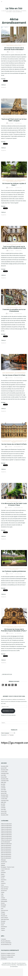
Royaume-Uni (4, 915)
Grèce (2, 885)
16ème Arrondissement (6, 834)
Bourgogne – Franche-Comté (7, 867)
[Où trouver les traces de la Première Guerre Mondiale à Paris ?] (14, 616)
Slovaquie (3, 921)
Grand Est (3, 883)
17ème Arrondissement (6, 836)
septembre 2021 (5, 800)
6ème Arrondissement (12, 181)
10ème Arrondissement (8, 372)
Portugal (3, 914)
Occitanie (3, 906)
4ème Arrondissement (19, 180)
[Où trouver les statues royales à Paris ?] (14, 169)
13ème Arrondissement (6, 829)
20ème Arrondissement (6, 843)
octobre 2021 (4, 798)
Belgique (3, 865)
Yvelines (3, 930)
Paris (20, 45)
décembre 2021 (4, 795)
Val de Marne (4, 926)
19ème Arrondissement (6, 840)
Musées (3, 903)
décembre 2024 (4, 766)
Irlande (2, 892)
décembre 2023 (4, 769)
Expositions (3, 879)
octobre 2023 (4, 771)
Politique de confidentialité (7, 957)
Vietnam (3, 928)
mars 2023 (3, 775)
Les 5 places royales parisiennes (14, 571)
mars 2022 (3, 789)
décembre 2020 (4, 814)
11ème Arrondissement (8, 179)
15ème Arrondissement (6, 832)
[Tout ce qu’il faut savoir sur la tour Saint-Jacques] (14, 106)
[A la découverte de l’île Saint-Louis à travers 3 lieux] (14, 490)
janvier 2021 (4, 813)
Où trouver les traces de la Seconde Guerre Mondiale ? (14, 48)
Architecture (4, 861)
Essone (2, 877)
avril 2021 (3, 807)
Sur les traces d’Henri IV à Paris (14, 375)
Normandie (3, 905)
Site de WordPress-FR (6, 944)
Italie (2, 894)
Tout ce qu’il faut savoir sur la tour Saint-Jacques (14, 120)
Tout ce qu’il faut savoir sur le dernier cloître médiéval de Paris (14, 247)
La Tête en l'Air (14, 8)
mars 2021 (3, 809)
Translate (11, 735)
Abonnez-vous (8, 711)
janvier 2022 (4, 793)
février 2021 (4, 811)
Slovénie (3, 923)
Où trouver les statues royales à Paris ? (14, 184)
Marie (11, 123)
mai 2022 (3, 786)
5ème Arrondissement (6, 850)
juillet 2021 (3, 802)
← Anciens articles (6, 674)
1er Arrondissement (20, 179)
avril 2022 (3, 787)
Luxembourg (4, 899)
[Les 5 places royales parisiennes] (14, 558)
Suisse (2, 924)
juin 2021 (3, 804)
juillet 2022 (3, 782)
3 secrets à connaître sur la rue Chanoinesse (14, 310)
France (2, 881)
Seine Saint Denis (5, 919)
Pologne (3, 912)
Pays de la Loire (4, 910)
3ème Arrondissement (18, 440)
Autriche (3, 863)
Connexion (3, 939)
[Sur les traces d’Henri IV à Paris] (14, 362)
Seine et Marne (4, 917)
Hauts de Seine (4, 888)
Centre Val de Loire (5, 868)
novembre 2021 (4, 796)
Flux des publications (5, 940)
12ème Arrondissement (6, 827)
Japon (2, 895)
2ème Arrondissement (8, 180)
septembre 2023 (5, 773)
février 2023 (4, 777)
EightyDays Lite (23, 964)
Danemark (3, 872)
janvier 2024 (4, 768)
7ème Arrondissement (12, 627)
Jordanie (3, 897)
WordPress (14, 964)
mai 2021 (3, 805)
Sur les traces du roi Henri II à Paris (14, 444)
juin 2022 (3, 784)
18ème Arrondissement (6, 838)
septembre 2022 (5, 780)
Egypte (2, 874)
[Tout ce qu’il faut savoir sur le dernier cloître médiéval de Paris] (14, 234)
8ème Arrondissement (12, 45)
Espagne (3, 876)
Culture (3, 870)
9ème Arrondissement (6, 858)
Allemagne (3, 859)
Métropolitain (4, 901)
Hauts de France (4, 886)
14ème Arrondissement (6, 831)
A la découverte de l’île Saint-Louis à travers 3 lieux (14, 504)
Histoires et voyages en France (8, 953)
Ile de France (4, 890)
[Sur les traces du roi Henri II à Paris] (14, 430)
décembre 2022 (4, 778)
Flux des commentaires (6, 942)
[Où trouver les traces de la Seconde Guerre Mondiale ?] (14, 34)
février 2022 (4, 791)
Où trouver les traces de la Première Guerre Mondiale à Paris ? (14, 630)
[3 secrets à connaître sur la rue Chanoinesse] (14, 296)
